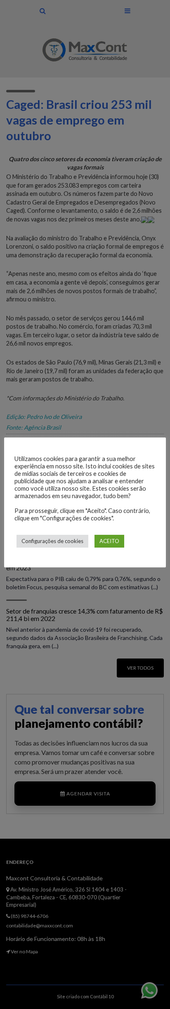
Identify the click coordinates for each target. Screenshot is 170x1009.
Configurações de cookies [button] (52, 541)
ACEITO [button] (109, 541)
